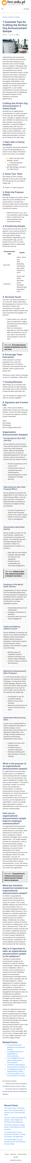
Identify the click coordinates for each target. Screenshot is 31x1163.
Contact (15, 1157)
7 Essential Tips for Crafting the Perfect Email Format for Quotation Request (15, 1091)
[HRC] (15, 3)
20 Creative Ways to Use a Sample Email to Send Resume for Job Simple (14, 1142)
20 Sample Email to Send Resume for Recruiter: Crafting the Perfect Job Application (14, 1134)
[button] (2, 9)
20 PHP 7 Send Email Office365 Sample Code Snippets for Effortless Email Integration (15, 1120)
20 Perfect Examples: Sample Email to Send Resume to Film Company (14, 1127)
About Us (13, 1154)
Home (5, 17)
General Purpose (14, 17)
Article (7, 1154)
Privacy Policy (22, 1154)
